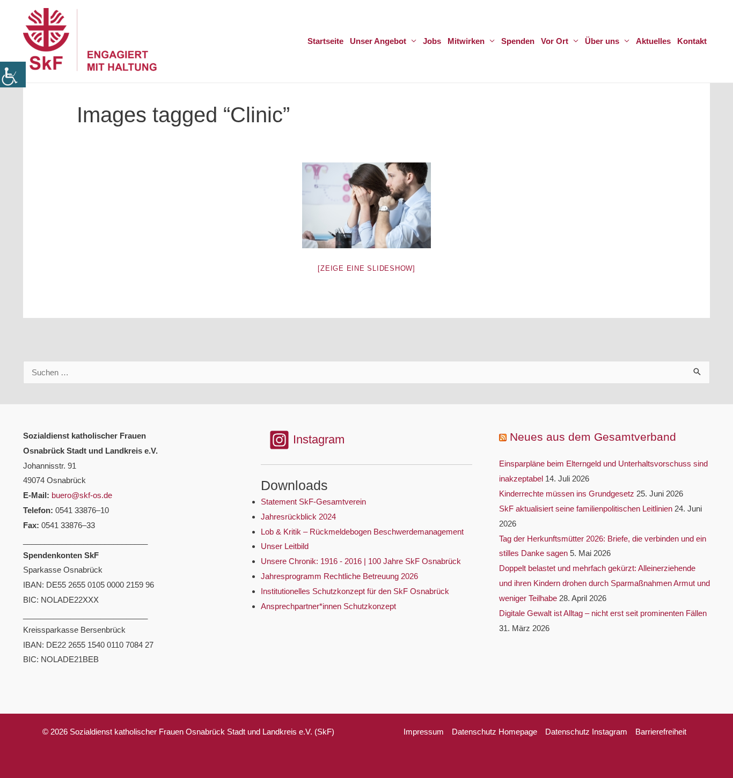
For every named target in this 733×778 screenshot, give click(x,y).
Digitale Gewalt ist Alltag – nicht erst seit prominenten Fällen (603, 613)
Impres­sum (424, 731)
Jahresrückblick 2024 (298, 516)
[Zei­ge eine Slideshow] (366, 268)
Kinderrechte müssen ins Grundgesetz (566, 493)
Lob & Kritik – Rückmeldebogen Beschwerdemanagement (362, 531)
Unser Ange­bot (378, 41)
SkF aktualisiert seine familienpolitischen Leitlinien (585, 508)
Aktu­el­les (653, 41)
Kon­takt (692, 41)
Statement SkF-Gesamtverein (313, 501)
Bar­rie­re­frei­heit (660, 731)
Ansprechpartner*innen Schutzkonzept (328, 606)
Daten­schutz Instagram (586, 731)
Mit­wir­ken (466, 41)
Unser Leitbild (285, 546)
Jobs (432, 41)
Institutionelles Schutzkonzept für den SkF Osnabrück (355, 591)
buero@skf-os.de (82, 495)
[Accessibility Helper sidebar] (13, 74)
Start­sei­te (325, 41)
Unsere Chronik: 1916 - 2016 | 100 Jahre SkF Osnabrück (361, 561)
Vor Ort (554, 41)
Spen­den (517, 41)
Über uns (602, 41)
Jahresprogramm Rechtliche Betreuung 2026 (339, 576)
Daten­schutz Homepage (494, 731)
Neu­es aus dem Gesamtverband (593, 437)
